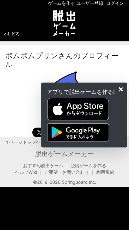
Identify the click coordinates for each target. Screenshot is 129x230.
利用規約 (105, 172)
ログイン (115, 3)
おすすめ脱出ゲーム (43, 165)
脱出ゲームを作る (88, 165)
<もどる (11, 34)
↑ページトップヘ (23, 142)
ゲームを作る (61, 3)
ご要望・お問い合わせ (66, 172)
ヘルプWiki (26, 172)
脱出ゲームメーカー (64, 154)
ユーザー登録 (89, 3)
